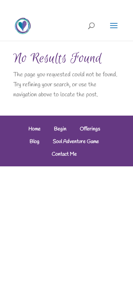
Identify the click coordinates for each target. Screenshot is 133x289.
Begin (60, 129)
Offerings (90, 129)
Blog (35, 141)
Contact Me (64, 154)
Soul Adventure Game (76, 141)
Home (34, 129)
